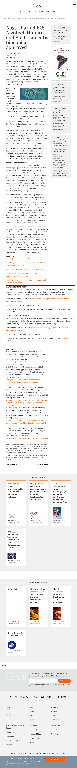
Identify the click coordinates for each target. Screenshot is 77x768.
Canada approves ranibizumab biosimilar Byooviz (24, 269)
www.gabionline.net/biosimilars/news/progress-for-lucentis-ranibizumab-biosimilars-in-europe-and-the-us (27, 423)
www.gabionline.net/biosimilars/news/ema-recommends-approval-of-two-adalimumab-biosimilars (23, 382)
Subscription (56, 730)
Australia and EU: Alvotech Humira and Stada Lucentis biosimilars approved (44, 18)
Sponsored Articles (36, 730)
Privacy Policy (39, 686)
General (31, 711)
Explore (10, 334)
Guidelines (10, 736)
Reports (9, 745)
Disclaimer (46, 753)
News (18, 18)
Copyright (55, 753)
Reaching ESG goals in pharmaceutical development (60, 32)
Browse (9, 305)
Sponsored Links (35, 734)
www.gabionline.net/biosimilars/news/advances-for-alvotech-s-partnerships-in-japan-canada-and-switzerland (27, 402)
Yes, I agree (55, 759)
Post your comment (15, 57)
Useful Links (33, 742)
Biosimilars (11, 18)
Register (9, 309)
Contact (63, 753)
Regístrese (10, 338)
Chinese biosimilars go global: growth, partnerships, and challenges (60, 99)
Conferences (33, 726)
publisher (35, 450)
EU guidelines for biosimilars (58, 130)
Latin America (11, 714)
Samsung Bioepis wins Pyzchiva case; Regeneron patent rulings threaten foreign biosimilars (60, 90)
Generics (32, 707)
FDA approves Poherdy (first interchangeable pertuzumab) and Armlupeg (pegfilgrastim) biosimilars (38, 492)
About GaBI (56, 113)
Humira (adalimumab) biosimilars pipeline (22, 259)
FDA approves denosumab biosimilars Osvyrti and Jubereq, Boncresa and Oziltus (60, 172)
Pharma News (34, 738)
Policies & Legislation (14, 741)
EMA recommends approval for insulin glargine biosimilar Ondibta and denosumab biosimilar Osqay (60, 164)
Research (32, 720)
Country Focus (11, 732)
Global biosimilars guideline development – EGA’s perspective (60, 124)
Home (4, 18)
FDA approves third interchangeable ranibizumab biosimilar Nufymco (60, 144)
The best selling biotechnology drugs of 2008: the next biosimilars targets (60, 118)
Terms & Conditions (34, 753)
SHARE (6, 665)
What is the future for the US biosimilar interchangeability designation (60, 39)
